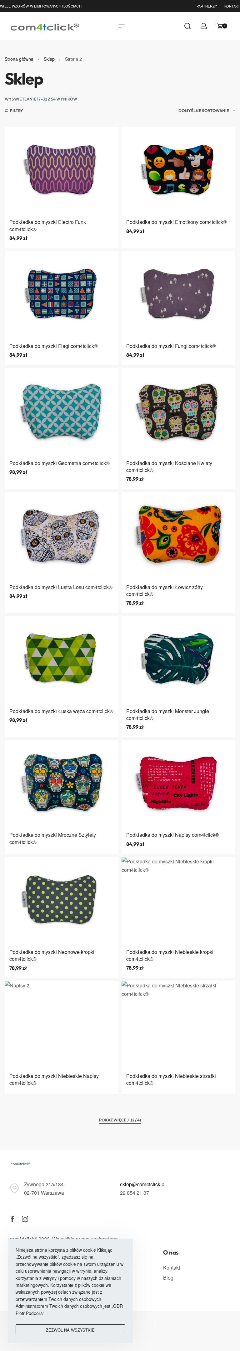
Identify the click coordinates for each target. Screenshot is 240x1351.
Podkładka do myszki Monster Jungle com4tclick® (167, 714)
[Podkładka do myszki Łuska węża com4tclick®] (61, 659)
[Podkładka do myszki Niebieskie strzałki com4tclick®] (178, 1024)
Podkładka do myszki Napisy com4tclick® (172, 834)
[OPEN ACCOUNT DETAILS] (203, 26)
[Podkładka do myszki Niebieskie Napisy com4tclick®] (61, 1024)
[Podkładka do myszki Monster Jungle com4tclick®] (178, 659)
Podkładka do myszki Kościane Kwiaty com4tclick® (169, 466)
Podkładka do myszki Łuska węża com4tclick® (61, 711)
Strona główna (19, 59)
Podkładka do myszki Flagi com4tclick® (53, 345)
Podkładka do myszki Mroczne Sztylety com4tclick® (52, 838)
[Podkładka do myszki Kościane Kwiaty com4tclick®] (178, 411)
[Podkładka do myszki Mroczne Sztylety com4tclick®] (61, 783)
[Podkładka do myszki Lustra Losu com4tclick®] (61, 535)
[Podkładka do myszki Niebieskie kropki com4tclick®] (178, 900)
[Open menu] (121, 25)
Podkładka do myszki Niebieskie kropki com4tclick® (169, 955)
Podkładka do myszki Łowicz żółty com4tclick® (164, 590)
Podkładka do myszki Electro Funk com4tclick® (47, 225)
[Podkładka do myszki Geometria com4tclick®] (61, 411)
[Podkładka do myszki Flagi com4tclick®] (61, 294)
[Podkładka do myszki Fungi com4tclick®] (178, 294)
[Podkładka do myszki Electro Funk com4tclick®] (61, 170)
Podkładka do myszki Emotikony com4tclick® (176, 221)
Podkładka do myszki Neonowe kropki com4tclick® (51, 955)
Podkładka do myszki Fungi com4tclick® (171, 345)
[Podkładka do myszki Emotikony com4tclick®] (178, 170)
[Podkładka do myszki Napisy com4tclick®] (178, 783)
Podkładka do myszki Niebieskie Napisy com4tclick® (54, 1079)
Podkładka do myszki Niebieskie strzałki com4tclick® (171, 1079)
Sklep (49, 59)
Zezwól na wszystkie (70, 1330)
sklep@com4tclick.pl (143, 1184)
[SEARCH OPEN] (187, 26)
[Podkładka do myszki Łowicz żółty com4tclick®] (178, 535)
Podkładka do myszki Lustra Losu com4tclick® (60, 587)
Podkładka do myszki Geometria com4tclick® (59, 463)
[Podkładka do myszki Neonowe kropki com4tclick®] (61, 900)
